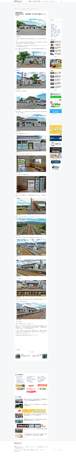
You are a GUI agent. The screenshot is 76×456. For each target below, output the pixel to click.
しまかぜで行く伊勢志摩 (19, 376)
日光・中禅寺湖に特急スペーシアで (31, 376)
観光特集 (38, 1)
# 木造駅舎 (18, 349)
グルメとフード (52, 1)
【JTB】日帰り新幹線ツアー (30, 381)
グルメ (58, 33)
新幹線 (52, 36)
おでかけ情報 (34, 1)
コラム (42, 1)
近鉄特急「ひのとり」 (29, 380)
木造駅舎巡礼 (20, 12)
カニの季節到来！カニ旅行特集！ (20, 381)
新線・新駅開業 (52, 28)
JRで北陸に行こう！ (40, 381)
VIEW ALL (56, 56)
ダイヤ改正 (55, 36)
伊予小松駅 (23, 45)
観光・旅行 (55, 32)
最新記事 (30, 1)
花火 (55, 33)
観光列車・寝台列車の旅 (19, 380)
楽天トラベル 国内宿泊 (40, 376)
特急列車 (59, 32)
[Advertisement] (38, 5)
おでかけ (52, 33)
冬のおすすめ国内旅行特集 (41, 380)
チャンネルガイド (46, 1)
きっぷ (52, 32)
